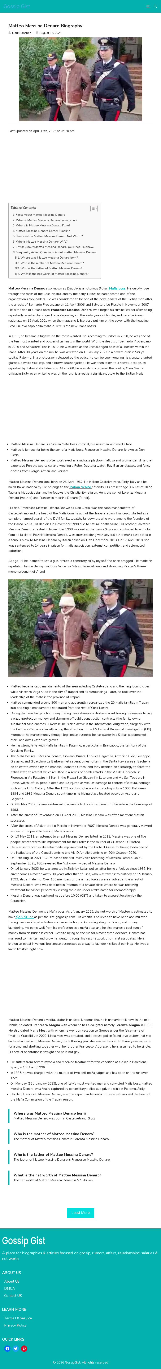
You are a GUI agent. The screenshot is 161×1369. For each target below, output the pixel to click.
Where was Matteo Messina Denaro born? (49, 258)
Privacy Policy (15, 1325)
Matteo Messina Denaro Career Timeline (43, 231)
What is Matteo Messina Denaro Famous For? (46, 220)
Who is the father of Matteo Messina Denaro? (52, 268)
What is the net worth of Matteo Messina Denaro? (55, 274)
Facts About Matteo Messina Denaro (40, 215)
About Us (11, 1281)
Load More (80, 1212)
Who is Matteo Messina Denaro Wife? (42, 242)
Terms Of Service (18, 1318)
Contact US (13, 1295)
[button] (155, 6)
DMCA (9, 1288)
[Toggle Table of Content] (92, 208)
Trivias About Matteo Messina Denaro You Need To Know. (55, 247)
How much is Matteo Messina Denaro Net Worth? (49, 236)
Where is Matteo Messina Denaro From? (43, 225)
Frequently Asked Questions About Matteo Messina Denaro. (56, 252)
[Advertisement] (80, 168)
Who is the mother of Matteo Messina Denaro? (52, 263)
